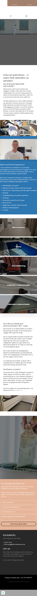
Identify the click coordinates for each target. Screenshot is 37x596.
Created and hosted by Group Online (18, 581)
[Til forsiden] (18, 10)
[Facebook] (11, 16)
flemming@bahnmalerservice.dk (14, 544)
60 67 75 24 (8, 542)
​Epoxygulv (6, 198)
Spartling (5, 193)
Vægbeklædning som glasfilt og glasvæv (15, 195)
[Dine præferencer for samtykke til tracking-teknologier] (3, 593)
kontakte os (18, 390)
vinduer (16, 188)
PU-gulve (5, 210)
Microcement (7, 203)
